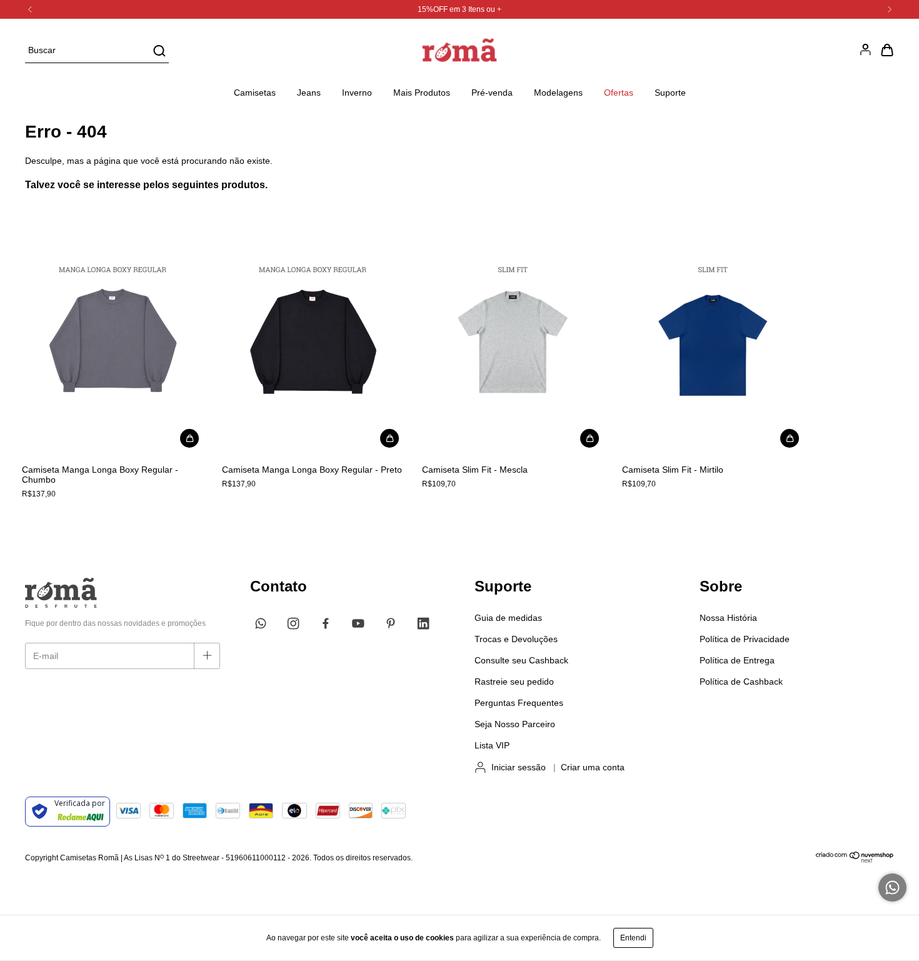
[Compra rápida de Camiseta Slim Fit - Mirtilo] (789, 438)
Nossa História (728, 618)
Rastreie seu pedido (514, 682)
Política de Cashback (741, 682)
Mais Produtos (421, 93)
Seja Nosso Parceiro (515, 724)
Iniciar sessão (518, 767)
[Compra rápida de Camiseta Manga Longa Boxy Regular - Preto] (389, 438)
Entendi (633, 937)
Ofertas (618, 93)
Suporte (670, 93)
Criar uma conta (593, 767)
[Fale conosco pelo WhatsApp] (892, 887)
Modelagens (558, 93)
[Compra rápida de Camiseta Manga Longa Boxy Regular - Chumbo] (189, 438)
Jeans (309, 93)
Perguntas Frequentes (519, 703)
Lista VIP (492, 745)
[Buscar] (158, 50)
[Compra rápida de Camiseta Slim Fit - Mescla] (589, 438)
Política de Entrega (737, 660)
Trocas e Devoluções (516, 639)
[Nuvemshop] (855, 860)
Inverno (357, 93)
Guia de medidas (508, 618)
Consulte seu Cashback (521, 660)
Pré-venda (492, 93)
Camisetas (255, 93)
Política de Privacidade (745, 639)
